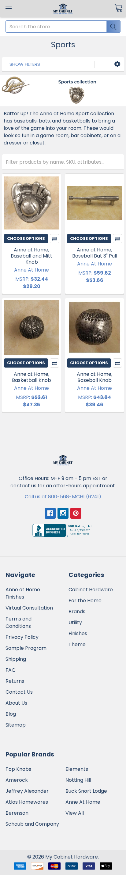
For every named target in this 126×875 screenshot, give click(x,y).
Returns (15, 681)
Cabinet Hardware (91, 589)
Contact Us (19, 691)
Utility (75, 622)
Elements (76, 769)
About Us (16, 702)
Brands (77, 611)
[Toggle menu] (8, 8)
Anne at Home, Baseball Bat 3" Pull (94, 252)
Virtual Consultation (29, 607)
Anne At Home (82, 802)
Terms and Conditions (18, 622)
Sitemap (16, 724)
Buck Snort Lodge (86, 791)
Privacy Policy (22, 637)
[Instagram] (63, 513)
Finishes (78, 633)
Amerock (17, 780)
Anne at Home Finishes (23, 593)
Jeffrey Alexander (27, 791)
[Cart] (118, 8)
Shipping (16, 659)
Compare (54, 238)
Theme (77, 644)
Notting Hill (78, 780)
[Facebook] (50, 513)
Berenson (17, 812)
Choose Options (26, 238)
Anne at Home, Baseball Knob (94, 377)
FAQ (11, 670)
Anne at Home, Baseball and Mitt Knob (31, 255)
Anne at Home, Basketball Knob (31, 377)
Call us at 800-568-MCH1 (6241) (63, 496)
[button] (117, 64)
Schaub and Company (32, 823)
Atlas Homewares (27, 802)
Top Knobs (18, 769)
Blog (11, 713)
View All (74, 812)
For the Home (85, 600)
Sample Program (26, 648)
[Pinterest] (75, 513)
